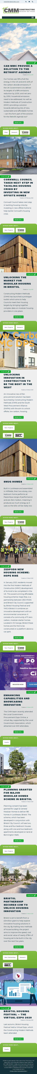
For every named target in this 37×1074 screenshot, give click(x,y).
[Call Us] (32, 1)
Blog (5, 132)
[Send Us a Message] (29, 1)
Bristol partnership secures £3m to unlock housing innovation (16, 904)
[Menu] (32, 17)
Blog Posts (31, 62)
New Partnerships (10, 957)
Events (6, 742)
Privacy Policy (13, 1071)
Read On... (18, 122)
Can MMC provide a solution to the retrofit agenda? (18, 69)
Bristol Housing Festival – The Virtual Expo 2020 (18, 1014)
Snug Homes (13, 481)
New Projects (8, 230)
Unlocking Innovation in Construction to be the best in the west (18, 381)
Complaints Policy (22, 1071)
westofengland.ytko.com (11, 1)
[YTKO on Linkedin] (26, 1)
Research (14, 132)
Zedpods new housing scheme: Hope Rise (17, 572)
